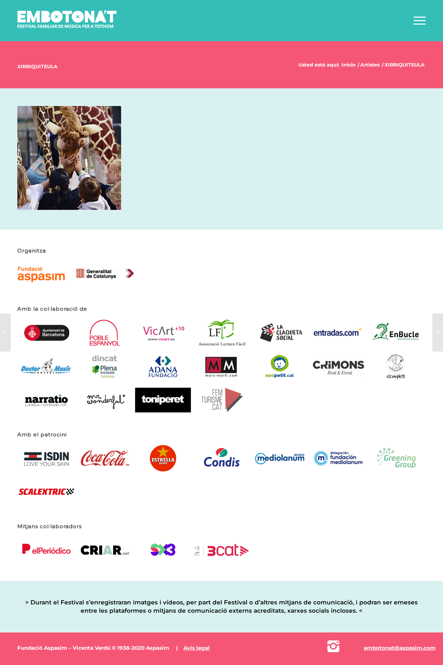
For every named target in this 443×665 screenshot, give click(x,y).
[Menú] (417, 25)
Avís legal (196, 648)
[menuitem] (417, 25)
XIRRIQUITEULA (37, 66)
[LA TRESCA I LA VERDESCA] (437, 332)
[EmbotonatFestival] (68, 25)
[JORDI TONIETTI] (5, 332)
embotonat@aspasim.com (400, 648)
